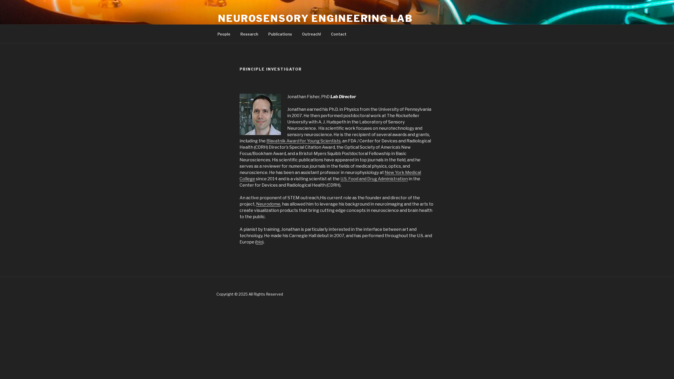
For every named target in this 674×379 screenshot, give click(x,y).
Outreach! (311, 34)
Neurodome (268, 204)
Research (249, 34)
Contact (338, 34)
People (223, 34)
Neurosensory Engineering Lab (315, 18)
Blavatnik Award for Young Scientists (303, 140)
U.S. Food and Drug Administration (374, 178)
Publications (280, 34)
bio (259, 242)
